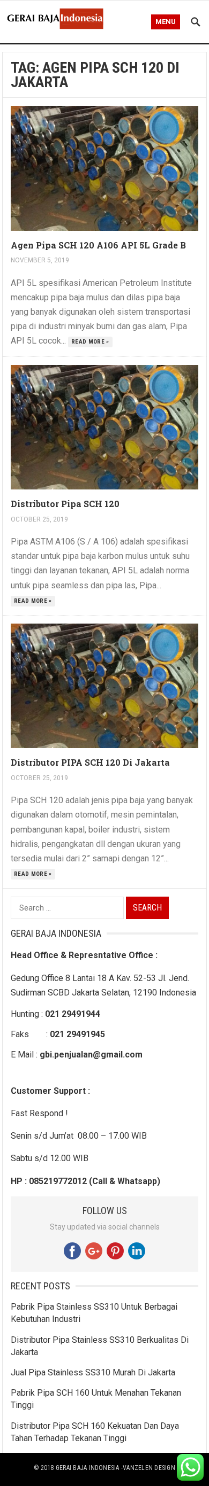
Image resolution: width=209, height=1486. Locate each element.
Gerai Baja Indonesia (88, 1468)
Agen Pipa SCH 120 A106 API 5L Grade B (98, 245)
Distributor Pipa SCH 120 (65, 503)
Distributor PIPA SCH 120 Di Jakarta (90, 762)
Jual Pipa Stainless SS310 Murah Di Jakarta (93, 1372)
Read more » (90, 341)
